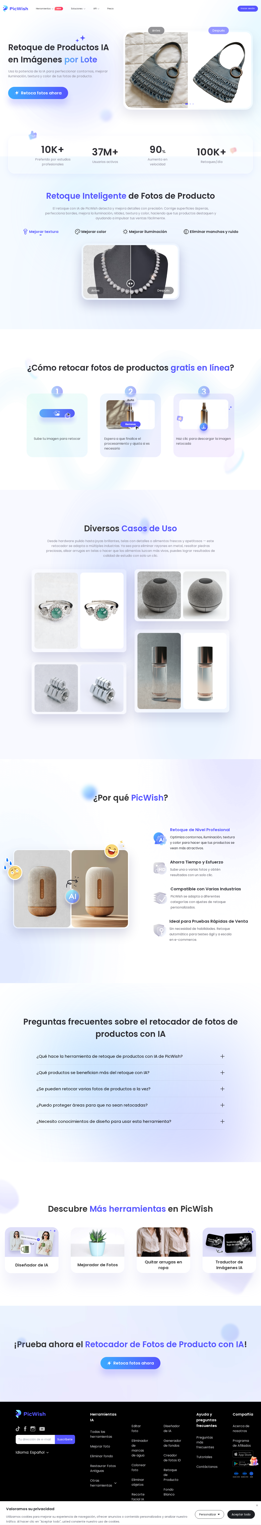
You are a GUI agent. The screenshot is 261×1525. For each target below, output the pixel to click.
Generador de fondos (172, 1443)
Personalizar (207, 1514)
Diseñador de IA (172, 1428)
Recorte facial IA (138, 1497)
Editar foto (136, 1428)
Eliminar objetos (138, 1482)
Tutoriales (204, 1457)
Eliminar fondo (101, 1456)
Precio (110, 8)
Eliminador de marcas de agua (140, 1448)
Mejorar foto (100, 1446)
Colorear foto (139, 1467)
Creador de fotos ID (172, 1458)
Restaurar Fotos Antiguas (103, 1468)
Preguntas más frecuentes (205, 1442)
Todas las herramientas (101, 1434)
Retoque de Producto (171, 1475)
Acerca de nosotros (241, 1428)
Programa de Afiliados (242, 1443)
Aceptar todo (241, 1514)
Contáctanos (207, 1466)
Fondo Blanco (169, 1492)
